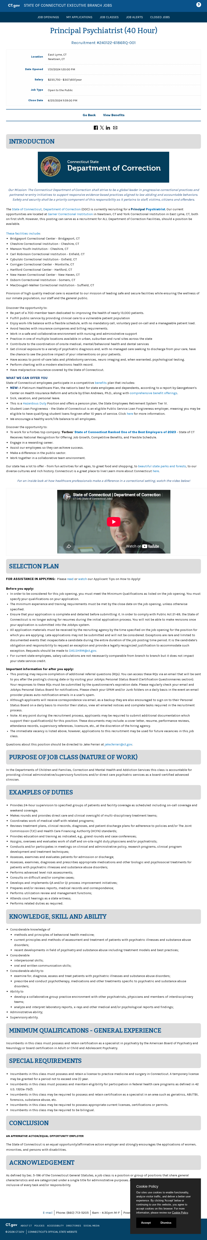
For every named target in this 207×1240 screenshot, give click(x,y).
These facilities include (23, 233)
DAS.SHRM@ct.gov (82, 651)
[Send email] (115, 127)
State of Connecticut (27, 209)
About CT (26, 1225)
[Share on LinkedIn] (108, 127)
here (130, 414)
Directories (73, 1225)
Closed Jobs (160, 17)
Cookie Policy (180, 1212)
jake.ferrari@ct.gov (118, 744)
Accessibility (55, 1225)
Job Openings (48, 17)
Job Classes (109, 17)
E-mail (48, 1213)
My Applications (79, 17)
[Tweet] (102, 127)
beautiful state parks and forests (162, 466)
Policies (39, 1225)
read (70, 579)
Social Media (91, 1225)
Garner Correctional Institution (70, 214)
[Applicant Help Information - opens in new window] (199, 5)
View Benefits (114, 115)
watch (82, 579)
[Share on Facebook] (96, 127)
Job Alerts (134, 17)
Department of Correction (62, 209)
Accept (146, 1222)
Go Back (89, 115)
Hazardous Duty (34, 403)
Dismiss (166, 1222)
